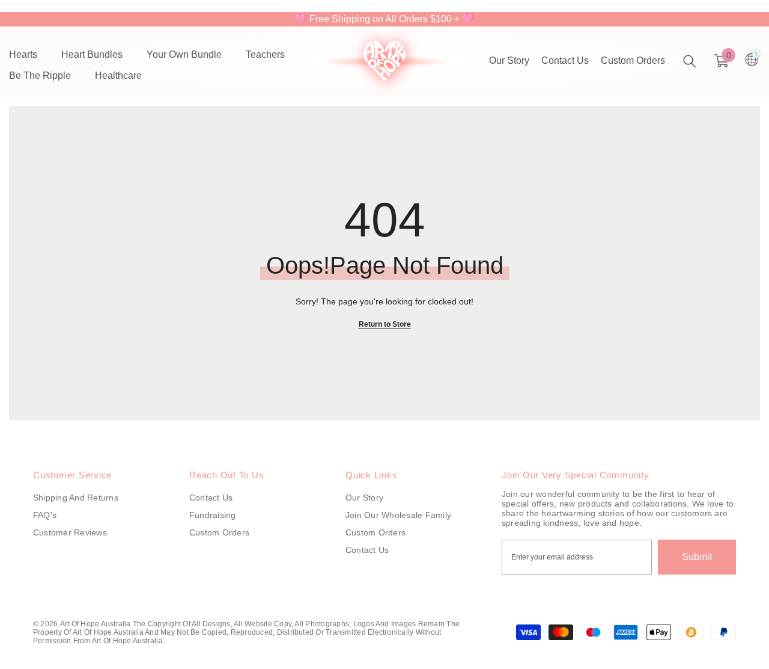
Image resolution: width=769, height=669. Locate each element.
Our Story (509, 60)
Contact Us (565, 60)
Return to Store (385, 324)
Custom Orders (633, 60)
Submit (697, 557)
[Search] (690, 61)
